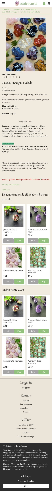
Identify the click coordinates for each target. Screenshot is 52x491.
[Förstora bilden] (26, 44)
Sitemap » (6, 189)
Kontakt (26, 400)
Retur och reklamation (26, 428)
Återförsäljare (26, 404)
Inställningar (26, 476)
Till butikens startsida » (11, 184)
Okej (26, 486)
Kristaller (16, 9)
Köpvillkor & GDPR (26, 425)
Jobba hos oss (26, 408)
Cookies (26, 432)
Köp (19, 240)
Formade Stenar (29, 9)
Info (8, 240)
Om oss (26, 412)
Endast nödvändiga (26, 481)
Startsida (5, 9)
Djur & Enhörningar (9, 12)
